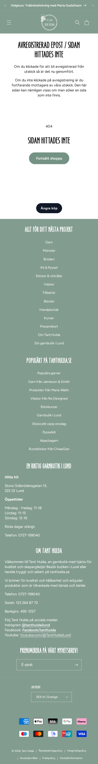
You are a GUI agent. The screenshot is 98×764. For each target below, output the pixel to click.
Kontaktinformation (71, 758)
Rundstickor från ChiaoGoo (49, 449)
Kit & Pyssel (49, 268)
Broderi (49, 259)
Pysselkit (49, 432)
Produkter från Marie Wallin (49, 390)
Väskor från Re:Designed (49, 398)
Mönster (49, 251)
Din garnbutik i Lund (49, 343)
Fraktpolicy (48, 758)
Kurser (49, 318)
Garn (49, 242)
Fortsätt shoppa (49, 158)
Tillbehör (49, 293)
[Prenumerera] (76, 664)
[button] (9, 22)
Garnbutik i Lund (49, 415)
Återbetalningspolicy (51, 750)
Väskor (49, 284)
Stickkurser (49, 407)
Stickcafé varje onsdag (49, 424)
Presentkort (49, 326)
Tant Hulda (28, 751)
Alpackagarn (49, 441)
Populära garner (49, 373)
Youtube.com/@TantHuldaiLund (45, 635)
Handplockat (49, 310)
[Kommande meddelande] (93, 5)
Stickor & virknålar (49, 276)
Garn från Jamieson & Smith (49, 382)
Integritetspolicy (76, 750)
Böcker (49, 301)
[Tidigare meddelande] (5, 5)
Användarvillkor (29, 758)
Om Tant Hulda (49, 335)
